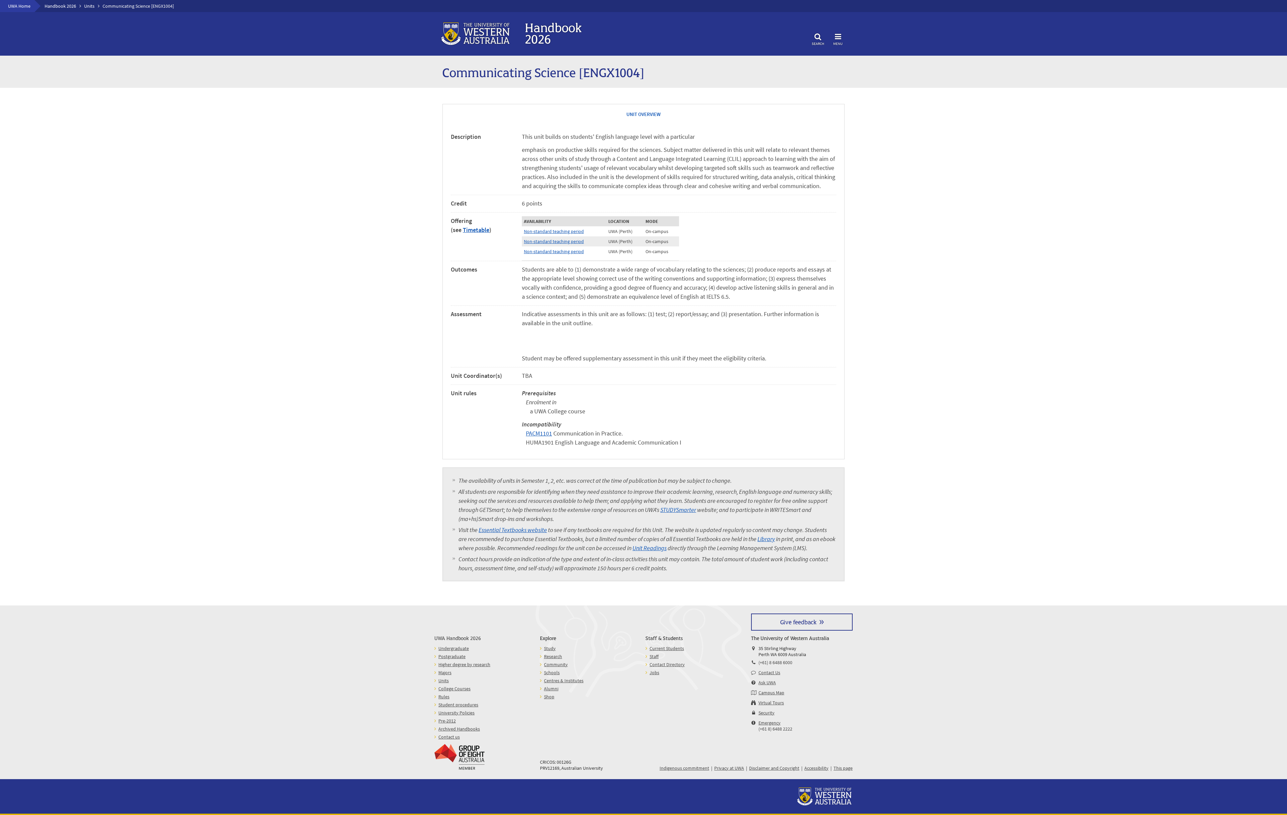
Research (553, 656)
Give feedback (798, 622)
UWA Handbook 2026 (457, 638)
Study (550, 648)
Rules (443, 697)
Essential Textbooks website (513, 530)
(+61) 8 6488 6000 (775, 662)
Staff (654, 656)
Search (818, 43)
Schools (552, 673)
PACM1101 (539, 433)
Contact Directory (667, 664)
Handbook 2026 (60, 6)
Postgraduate (452, 656)
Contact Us (769, 673)
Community (556, 664)
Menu (838, 43)
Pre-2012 (447, 721)
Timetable (476, 230)
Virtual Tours (771, 703)
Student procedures (458, 705)
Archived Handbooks (459, 729)
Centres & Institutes (564, 681)
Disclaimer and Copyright (774, 768)
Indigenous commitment (684, 768)
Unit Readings (649, 548)
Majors (444, 673)
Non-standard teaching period (554, 231)
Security (766, 713)
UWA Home (19, 6)
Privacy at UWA (729, 768)
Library (766, 539)
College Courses (454, 689)
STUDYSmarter (678, 510)
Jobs (654, 673)
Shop (549, 697)
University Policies (456, 713)
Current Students (667, 648)
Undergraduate (453, 648)
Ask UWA (767, 683)
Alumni (551, 689)
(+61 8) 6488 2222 (775, 729)
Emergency (769, 723)
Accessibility (816, 768)
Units (89, 6)
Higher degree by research (464, 664)
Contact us (449, 737)
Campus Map (771, 693)
